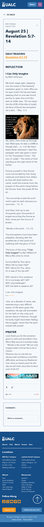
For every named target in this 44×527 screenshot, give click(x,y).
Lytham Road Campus (31, 457)
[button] (32, 510)
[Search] (40, 4)
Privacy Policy (28, 519)
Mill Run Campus (9, 457)
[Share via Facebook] (7, 387)
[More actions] (37, 25)
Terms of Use (16, 519)
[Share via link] (12, 387)
